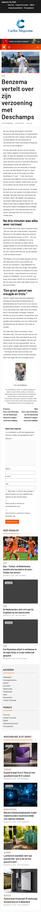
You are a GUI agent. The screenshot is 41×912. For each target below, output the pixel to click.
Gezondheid (7, 852)
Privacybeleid (29, 8)
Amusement (7, 697)
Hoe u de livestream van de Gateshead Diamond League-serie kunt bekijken (11, 415)
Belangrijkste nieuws (10, 809)
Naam (8, 469)
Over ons (11, 5)
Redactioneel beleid (15, 8)
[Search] (37, 47)
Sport (3, 75)
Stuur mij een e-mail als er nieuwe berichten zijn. (17, 514)
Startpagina (7, 677)
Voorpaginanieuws (10, 680)
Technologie (7, 692)
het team (14, 195)
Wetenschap (7, 689)
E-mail (8, 476)
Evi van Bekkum (8, 123)
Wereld (5, 683)
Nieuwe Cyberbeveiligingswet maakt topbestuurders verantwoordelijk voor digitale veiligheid (20, 815)
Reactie (8, 439)
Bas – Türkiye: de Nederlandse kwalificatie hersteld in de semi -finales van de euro (18, 569)
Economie (6, 686)
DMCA (32, 5)
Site (6, 484)
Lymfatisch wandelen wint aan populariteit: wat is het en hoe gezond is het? (18, 858)
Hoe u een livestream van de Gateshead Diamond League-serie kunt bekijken (30, 415)
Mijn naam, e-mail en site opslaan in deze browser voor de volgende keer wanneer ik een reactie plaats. (19, 494)
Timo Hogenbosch (24, 779)
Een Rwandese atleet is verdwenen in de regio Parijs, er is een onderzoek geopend (20, 652)
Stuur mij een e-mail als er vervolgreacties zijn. (14, 504)
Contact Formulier (22, 5)
